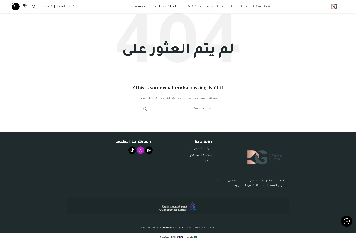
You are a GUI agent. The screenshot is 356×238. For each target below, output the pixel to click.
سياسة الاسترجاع (201, 155)
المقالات (207, 161)
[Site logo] (336, 6)
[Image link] (264, 157)
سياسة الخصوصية (200, 148)
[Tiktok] (132, 150)
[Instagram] (140, 150)
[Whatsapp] (149, 150)
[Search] (34, 6)
